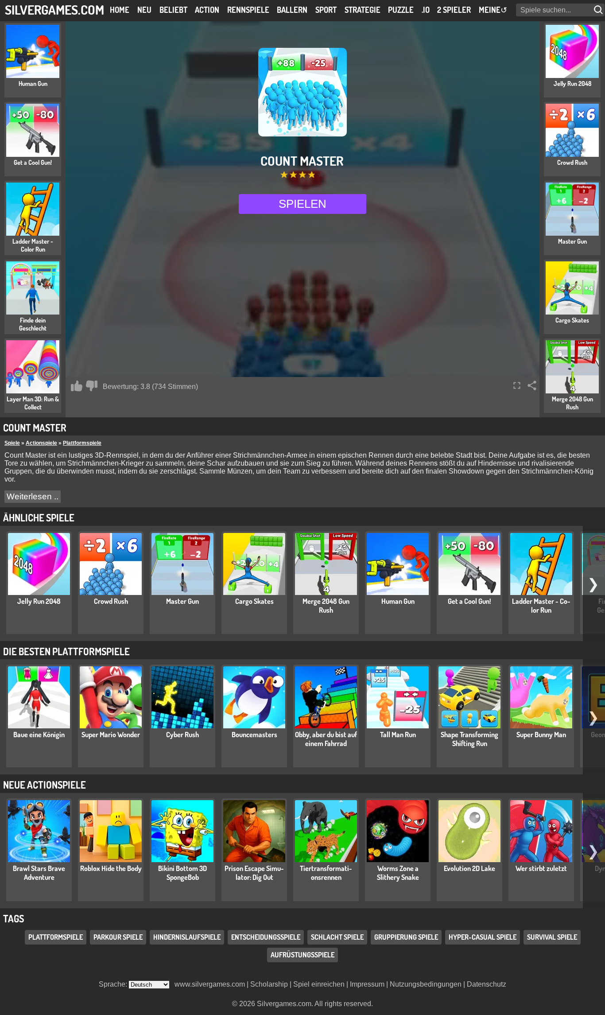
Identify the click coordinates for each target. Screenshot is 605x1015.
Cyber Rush (182, 734)
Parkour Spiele (118, 937)
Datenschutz (486, 984)
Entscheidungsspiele (265, 937)
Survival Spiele (552, 937)
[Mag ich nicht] (91, 386)
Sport (326, 10)
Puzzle (401, 10)
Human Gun (398, 601)
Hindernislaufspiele (187, 937)
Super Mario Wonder (110, 734)
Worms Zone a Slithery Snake (398, 873)
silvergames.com (54, 9)
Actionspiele (41, 443)
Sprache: (114, 984)
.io (426, 10)
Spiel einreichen (319, 984)
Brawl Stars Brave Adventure (39, 873)
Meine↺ (493, 10)
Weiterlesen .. (32, 496)
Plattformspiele (82, 443)
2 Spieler (454, 10)
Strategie (362, 10)
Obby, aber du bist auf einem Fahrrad (326, 739)
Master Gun (182, 601)
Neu (144, 10)
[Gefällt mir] (76, 386)
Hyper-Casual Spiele (482, 937)
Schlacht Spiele (337, 937)
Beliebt (173, 10)
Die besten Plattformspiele (66, 651)
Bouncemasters (254, 734)
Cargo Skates (254, 601)
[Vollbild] (517, 385)
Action (207, 10)
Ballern (292, 10)
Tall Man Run (398, 734)
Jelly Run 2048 (39, 601)
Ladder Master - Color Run (541, 605)
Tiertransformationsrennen (326, 873)
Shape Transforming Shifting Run (469, 739)
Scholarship (269, 984)
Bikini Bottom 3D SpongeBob (182, 873)
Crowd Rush (111, 601)
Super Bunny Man (541, 734)
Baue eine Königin (39, 734)
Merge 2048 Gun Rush (325, 605)
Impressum (367, 984)
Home (119, 10)
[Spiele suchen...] (599, 10)
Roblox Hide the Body (111, 868)
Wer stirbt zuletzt (541, 868)
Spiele (12, 443)
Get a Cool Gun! (469, 601)
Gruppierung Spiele (406, 937)
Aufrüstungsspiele (302, 954)
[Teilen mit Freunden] (532, 385)
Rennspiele (248, 10)
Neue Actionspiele (44, 784)
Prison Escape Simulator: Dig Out (254, 873)
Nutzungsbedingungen (426, 984)
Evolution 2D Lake (469, 868)
